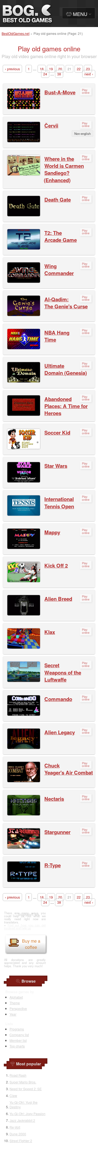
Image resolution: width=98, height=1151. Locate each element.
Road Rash (18, 1075)
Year (13, 1014)
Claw (13, 1095)
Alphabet (16, 997)
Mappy (52, 532)
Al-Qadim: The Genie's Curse (66, 303)
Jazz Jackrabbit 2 (22, 1120)
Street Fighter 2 (21, 1140)
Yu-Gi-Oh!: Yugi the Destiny (24, 1104)
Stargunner (57, 832)
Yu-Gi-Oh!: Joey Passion (27, 1113)
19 (51, 68)
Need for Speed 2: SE (26, 1088)
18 (42, 68)
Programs (17, 1029)
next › (88, 73)
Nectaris (54, 798)
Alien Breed (58, 598)
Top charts (17, 1046)
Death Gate (57, 199)
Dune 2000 (18, 1134)
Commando (58, 699)
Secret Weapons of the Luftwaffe (62, 672)
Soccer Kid (57, 432)
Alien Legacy (59, 732)
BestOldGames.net (15, 33)
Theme (15, 1002)
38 (59, 73)
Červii (51, 125)
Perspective (18, 1008)
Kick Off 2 (56, 565)
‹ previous (12, 68)
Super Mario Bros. (23, 1082)
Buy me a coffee (31, 944)
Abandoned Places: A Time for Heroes (66, 406)
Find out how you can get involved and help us (25, 926)
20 (60, 68)
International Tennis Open (59, 502)
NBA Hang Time (56, 336)
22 (79, 68)
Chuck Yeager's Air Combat (68, 769)
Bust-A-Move (59, 92)
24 (45, 73)
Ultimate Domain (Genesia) (65, 369)
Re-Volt (15, 1127)
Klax (49, 632)
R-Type (52, 865)
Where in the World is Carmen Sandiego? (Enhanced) (64, 169)
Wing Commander (59, 269)
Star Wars (55, 465)
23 (88, 68)
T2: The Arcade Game (60, 236)
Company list (19, 1034)
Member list (18, 1040)
